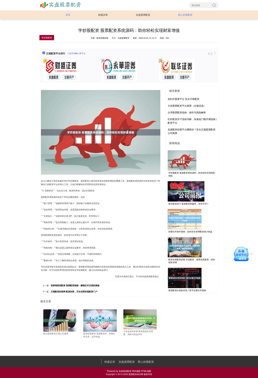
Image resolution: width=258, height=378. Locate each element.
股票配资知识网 (136, 374)
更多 (211, 53)
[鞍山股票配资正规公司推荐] (60, 320)
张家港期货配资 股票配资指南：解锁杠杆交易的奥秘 (75, 285)
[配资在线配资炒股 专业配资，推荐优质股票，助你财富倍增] (185, 246)
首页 (68, 14)
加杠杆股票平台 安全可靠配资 (183, 99)
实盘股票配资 (143, 14)
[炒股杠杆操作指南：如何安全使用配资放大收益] (185, 218)
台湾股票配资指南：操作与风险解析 (187, 112)
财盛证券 (103, 14)
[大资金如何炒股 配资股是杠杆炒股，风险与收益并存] (140, 319)
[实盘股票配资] (60, 4)
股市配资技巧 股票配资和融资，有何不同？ (188, 203)
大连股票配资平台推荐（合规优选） (187, 105)
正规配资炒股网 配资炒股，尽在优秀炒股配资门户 (74, 291)
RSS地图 (136, 370)
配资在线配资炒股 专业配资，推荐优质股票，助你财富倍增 (191, 261)
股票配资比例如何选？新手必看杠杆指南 (187, 290)
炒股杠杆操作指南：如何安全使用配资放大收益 (190, 231)
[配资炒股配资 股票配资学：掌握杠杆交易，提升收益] (100, 320)
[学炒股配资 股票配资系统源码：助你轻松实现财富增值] (182, 160)
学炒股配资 (47, 37)
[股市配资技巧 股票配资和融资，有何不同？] (186, 190)
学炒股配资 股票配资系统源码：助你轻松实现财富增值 (191, 174)
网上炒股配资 (185, 14)
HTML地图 (146, 370)
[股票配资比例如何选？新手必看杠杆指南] (185, 277)
